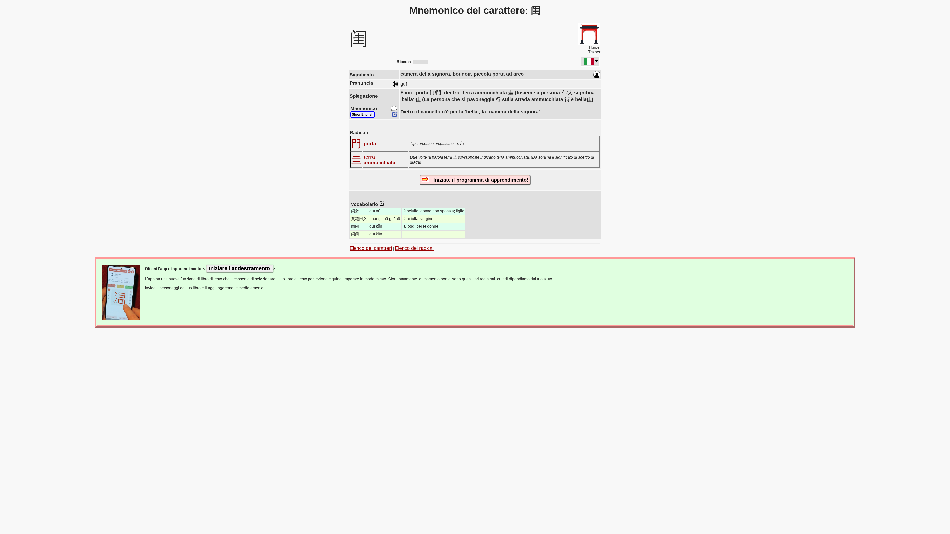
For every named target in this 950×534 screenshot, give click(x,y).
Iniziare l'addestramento (239, 268)
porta (370, 143)
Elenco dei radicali (414, 248)
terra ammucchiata (379, 159)
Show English (362, 114)
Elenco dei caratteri (371, 248)
